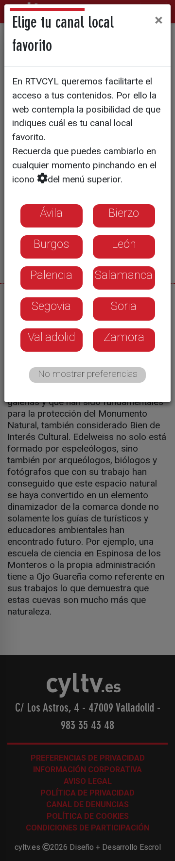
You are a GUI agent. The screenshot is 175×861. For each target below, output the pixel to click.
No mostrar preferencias (88, 373)
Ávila (51, 213)
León (124, 244)
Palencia (51, 275)
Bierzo (123, 213)
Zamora (124, 337)
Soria (124, 306)
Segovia (51, 306)
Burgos (51, 244)
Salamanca (124, 275)
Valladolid (51, 337)
